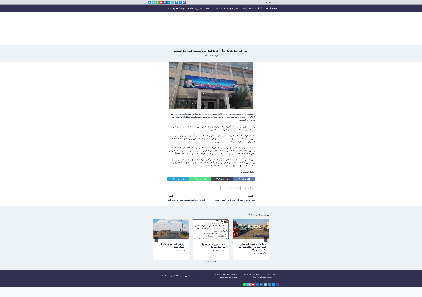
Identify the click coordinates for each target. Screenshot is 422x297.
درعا (252, 188)
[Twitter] (180, 2)
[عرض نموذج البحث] (145, 2)
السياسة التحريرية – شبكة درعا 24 (251, 274)
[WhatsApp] (157, 2)
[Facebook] (184, 2)
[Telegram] (169, 2)
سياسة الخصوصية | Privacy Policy (262, 277)
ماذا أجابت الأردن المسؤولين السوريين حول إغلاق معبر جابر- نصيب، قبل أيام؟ (251, 247)
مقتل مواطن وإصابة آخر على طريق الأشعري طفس (235, 198)
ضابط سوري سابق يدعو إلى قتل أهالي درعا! (212, 245)
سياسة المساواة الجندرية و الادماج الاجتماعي (226, 274)
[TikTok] (172, 2)
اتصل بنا (268, 2)
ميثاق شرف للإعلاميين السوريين (228, 277)
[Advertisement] (211, 28)
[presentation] (251, 229)
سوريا (236, 188)
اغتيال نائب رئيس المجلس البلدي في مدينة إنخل (186, 198)
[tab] (215, 261)
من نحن (275, 2)
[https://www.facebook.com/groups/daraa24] (165, 2)
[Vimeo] (153, 2)
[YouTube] (161, 2)
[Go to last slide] (265, 239)
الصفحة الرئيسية (271, 8)
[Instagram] (176, 2)
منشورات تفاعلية (195, 8)
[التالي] (156, 239)
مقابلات (207, 8)
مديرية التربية (226, 188)
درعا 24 (244, 188)
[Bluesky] (149, 2)
